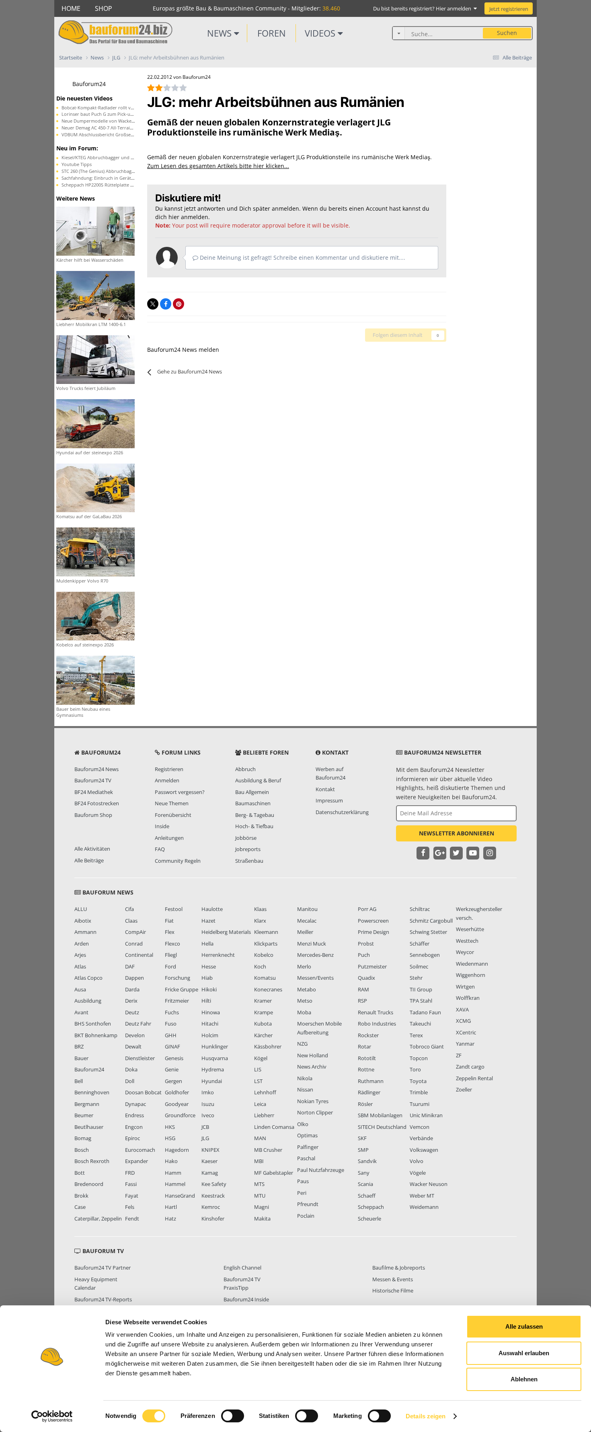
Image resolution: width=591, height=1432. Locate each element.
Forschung (177, 977)
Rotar (364, 1046)
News (220, 33)
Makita (262, 1218)
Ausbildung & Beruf (258, 780)
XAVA (462, 1009)
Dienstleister (140, 1058)
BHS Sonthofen (92, 1023)
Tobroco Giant (427, 1046)
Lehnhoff (265, 1092)
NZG (302, 1043)
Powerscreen (373, 920)
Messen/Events (315, 977)
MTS (259, 1184)
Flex (169, 932)
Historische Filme (392, 1290)
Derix (131, 1000)
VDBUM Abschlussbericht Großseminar (102, 134)
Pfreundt (307, 1204)
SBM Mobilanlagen (380, 1115)
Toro (415, 1069)
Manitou (307, 909)
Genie (172, 1069)
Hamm (173, 1172)
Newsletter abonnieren (456, 833)
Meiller (305, 932)
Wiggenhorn (470, 975)
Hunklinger (214, 1046)
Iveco (207, 1115)
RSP (362, 1000)
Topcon (419, 1058)
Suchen (507, 33)
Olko (302, 1124)
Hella (207, 943)
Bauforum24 (89, 84)
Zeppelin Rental (474, 1078)
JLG (205, 1138)
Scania (365, 1184)
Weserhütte (470, 929)
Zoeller (464, 1089)
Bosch (81, 1149)
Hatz (170, 1218)
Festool (174, 909)
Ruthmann (371, 1081)
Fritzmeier (177, 1000)
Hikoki (209, 989)
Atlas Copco (88, 977)
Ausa (80, 989)
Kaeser (209, 1161)
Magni (261, 1206)
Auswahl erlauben (524, 1353)
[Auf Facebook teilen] (165, 304)
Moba (304, 1012)
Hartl (171, 1206)
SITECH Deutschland (382, 1126)
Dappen (134, 977)
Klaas (260, 909)
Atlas (80, 966)
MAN (260, 1138)
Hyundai (211, 1081)
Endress (134, 1115)
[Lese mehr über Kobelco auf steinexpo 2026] (95, 615)
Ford (170, 966)
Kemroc (210, 1206)
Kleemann (266, 932)
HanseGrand (180, 1195)
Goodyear (177, 1104)
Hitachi (209, 1023)
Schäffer (419, 943)
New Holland (312, 1055)
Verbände (421, 1138)
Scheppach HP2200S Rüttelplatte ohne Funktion (111, 185)
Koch (260, 966)
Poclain (305, 1215)
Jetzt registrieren (508, 8)
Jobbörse (246, 837)
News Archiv (311, 1066)
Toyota (418, 1081)
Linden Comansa (274, 1126)
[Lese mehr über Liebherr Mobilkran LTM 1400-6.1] (95, 295)
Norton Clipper (315, 1112)
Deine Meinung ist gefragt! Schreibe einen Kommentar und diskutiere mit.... (301, 257)
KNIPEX (210, 1149)
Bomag (82, 1138)
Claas (131, 920)
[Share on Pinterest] (178, 304)
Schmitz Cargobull (431, 920)
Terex (416, 1035)
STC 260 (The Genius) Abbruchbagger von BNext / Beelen (120, 171)
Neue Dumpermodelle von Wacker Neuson (106, 121)
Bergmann (86, 1104)
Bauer (81, 1058)
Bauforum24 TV (92, 780)
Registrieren (169, 769)
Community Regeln (178, 860)
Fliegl (171, 954)
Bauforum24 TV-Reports (103, 1299)
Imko (207, 1092)
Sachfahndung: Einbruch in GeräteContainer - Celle (115, 178)
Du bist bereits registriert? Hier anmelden (423, 8)
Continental (139, 954)
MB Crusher (268, 1149)
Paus (303, 1181)
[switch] (232, 1415)
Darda (132, 989)
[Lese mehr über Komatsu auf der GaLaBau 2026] (95, 487)
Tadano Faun (425, 1012)
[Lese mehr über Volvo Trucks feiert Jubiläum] (95, 359)
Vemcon (419, 1126)
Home (71, 8)
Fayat (131, 1195)
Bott (79, 1172)
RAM (363, 989)
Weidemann (424, 1206)
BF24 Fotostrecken (96, 803)
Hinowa (210, 1012)
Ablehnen (524, 1379)
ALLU (80, 909)
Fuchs (172, 1012)
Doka (131, 1069)
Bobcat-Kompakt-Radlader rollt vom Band (106, 108)
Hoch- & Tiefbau (254, 826)
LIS (257, 1069)
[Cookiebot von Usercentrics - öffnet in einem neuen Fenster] (52, 1416)
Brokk (81, 1195)
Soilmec (419, 966)
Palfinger (307, 1147)
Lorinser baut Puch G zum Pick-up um (101, 114)
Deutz (132, 1012)
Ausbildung (87, 1000)
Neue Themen (172, 803)
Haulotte (212, 909)
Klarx (260, 920)
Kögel (260, 1058)
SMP (363, 1149)
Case (80, 1206)
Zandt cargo (470, 1066)
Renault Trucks (375, 1012)
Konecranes (268, 989)
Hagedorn (177, 1149)
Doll (129, 1081)
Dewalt (133, 1046)
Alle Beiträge (89, 860)
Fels (129, 1206)
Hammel (175, 1184)
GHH (170, 1035)
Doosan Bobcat (143, 1092)
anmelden (194, 217)
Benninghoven (91, 1092)
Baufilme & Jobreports (398, 1267)
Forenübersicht (173, 815)
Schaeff (367, 1195)
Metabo (306, 989)
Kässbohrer (267, 1046)
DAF (130, 966)
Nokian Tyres (312, 1101)
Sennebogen (425, 954)
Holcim (209, 1035)
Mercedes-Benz (315, 954)
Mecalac (306, 920)
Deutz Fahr (138, 1023)
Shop (103, 8)
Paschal (306, 1158)
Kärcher (263, 1035)
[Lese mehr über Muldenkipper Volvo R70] (95, 551)
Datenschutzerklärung (342, 812)
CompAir (135, 932)
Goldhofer (177, 1092)
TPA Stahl (421, 1000)
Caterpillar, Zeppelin (98, 1218)
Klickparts (265, 943)
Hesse (208, 966)
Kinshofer (212, 1218)
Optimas (307, 1135)
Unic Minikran (426, 1115)
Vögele (418, 1172)
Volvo (416, 1161)
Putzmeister (372, 966)
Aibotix (82, 920)
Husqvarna (214, 1058)
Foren (271, 33)
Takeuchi (420, 1023)
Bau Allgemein (252, 792)
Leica (260, 1104)
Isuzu (207, 1104)
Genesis (174, 1058)
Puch (364, 954)
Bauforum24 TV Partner (102, 1267)
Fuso (170, 1023)
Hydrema (212, 1069)
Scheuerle (369, 1218)
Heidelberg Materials (226, 932)
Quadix (366, 977)
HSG (170, 1138)
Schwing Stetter (428, 932)
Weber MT (422, 1195)
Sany (363, 1172)
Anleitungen (169, 837)
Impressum (329, 800)
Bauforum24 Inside (246, 1299)
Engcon (134, 1126)
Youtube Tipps (77, 164)
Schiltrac (420, 909)
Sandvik (367, 1161)
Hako (171, 1161)
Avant (81, 1012)
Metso (304, 1000)
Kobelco (263, 954)
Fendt (132, 1218)
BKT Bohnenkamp (95, 1035)
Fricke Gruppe (181, 989)
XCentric (466, 1032)
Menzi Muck (311, 943)
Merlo (304, 966)
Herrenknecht (218, 954)
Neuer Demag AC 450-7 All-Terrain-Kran (103, 128)
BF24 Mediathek (93, 792)
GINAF (172, 1046)
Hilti (206, 1000)
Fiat (169, 920)
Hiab (207, 977)
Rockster (368, 1035)
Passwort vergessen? (180, 792)
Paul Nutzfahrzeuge (320, 1170)
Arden (81, 943)
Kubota (263, 1023)
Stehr (416, 977)
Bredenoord (88, 1184)
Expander (136, 1161)
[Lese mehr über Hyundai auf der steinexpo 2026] (95, 423)
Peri (301, 1192)
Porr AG (367, 909)
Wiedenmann (472, 963)
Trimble (419, 1092)
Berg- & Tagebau (254, 815)
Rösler (365, 1104)
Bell (78, 1081)
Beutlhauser (88, 1126)
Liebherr (264, 1115)
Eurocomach (140, 1149)
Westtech (467, 940)
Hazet (208, 920)
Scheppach (371, 1206)
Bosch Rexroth (91, 1161)
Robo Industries (377, 1023)
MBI (259, 1161)
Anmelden (167, 780)
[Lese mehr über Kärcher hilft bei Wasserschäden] (95, 230)
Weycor (465, 952)
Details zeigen (425, 1416)
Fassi (131, 1184)
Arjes (80, 954)
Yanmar (465, 1043)
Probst (366, 943)
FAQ (160, 849)
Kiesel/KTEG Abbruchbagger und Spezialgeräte (110, 157)
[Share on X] (152, 304)
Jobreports (248, 849)
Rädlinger (369, 1092)
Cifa (129, 909)
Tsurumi (419, 1104)
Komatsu (265, 977)
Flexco (172, 943)
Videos (321, 33)
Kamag (209, 1172)
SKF (362, 1138)
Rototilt (367, 1058)
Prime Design (373, 932)
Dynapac (135, 1104)
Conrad (134, 943)
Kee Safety (213, 1184)
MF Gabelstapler (273, 1172)
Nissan (305, 1089)
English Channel (242, 1267)
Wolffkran (468, 997)
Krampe (263, 1012)
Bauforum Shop (93, 815)
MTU (259, 1195)
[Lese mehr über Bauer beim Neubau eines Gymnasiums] (95, 679)
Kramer (263, 1000)
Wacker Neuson (428, 1184)
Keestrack (213, 1195)
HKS (170, 1126)
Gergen (173, 1081)
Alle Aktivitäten (92, 848)
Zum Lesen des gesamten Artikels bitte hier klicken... (218, 166)
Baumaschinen (253, 803)
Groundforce (180, 1115)
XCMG (463, 1020)
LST (258, 1081)
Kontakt (325, 789)
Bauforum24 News (96, 769)
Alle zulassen (524, 1326)
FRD (130, 1172)
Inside (162, 826)
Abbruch (245, 769)
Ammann (85, 932)
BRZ (79, 1046)
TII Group (421, 989)
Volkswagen (424, 1149)
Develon (135, 1035)
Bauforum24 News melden (183, 349)
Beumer (83, 1115)
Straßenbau (249, 860)
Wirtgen (465, 986)
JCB (205, 1126)
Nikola (304, 1078)
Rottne (366, 1069)
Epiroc (132, 1138)
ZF (459, 1055)
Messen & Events (392, 1279)
